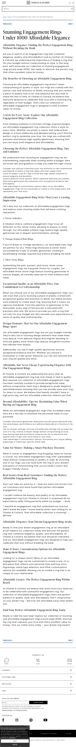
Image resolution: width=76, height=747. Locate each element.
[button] (4, 2)
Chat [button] (6, 664)
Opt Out (15, 744)
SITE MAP (68, 733)
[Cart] (73, 3)
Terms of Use (7, 710)
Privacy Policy (21, 710)
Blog (9, 17)
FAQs (4, 691)
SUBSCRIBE (38, 702)
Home (5, 17)
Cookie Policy (12, 737)
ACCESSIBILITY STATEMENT (49, 733)
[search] (72, 8)
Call (37, 664)
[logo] (38, 2)
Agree (15, 741)
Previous (7, 24)
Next (70, 24)
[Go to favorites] (69, 3)
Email (69, 664)
